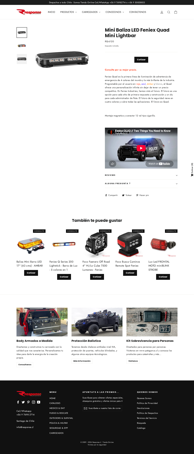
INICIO (51, 12)
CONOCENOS (114, 12)
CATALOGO (54, 403)
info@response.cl (25, 427)
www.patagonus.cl (148, 350)
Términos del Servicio (147, 418)
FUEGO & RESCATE (58, 413)
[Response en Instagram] (33, 402)
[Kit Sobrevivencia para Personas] (152, 322)
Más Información (82, 361)
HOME (52, 398)
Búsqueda (141, 423)
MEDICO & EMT (57, 408)
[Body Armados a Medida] (42, 322)
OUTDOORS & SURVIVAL (61, 418)
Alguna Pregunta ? (118, 183)
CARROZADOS (90, 12)
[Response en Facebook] (18, 402)
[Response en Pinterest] (28, 402)
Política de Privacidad (147, 403)
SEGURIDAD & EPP (58, 428)
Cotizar (141, 59)
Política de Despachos (147, 413)
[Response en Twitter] (23, 402)
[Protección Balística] (97, 322)
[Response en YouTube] (38, 402)
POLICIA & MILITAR (58, 423)
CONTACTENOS (137, 12)
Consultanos (24, 364)
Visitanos (133, 361)
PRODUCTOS (67, 12)
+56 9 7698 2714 (25, 414)
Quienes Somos (144, 398)
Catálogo (141, 428)
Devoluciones (143, 408)
